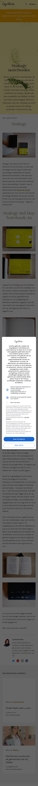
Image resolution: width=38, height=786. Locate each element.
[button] (19, 402)
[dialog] (19, 393)
